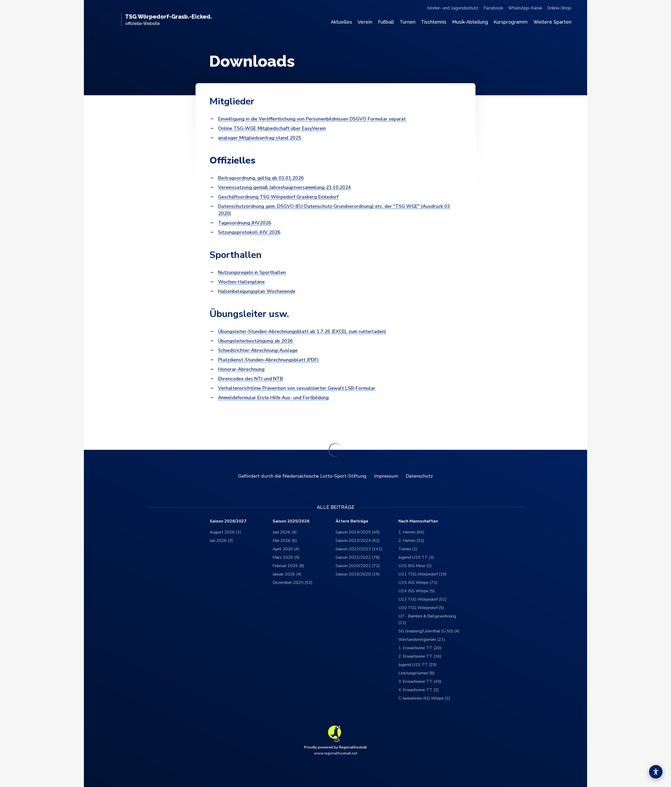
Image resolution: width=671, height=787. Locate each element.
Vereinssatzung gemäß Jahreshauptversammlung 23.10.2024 (284, 187)
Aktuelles (341, 22)
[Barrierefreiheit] (656, 772)
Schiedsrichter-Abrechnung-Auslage (257, 350)
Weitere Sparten (552, 22)
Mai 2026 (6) (285, 540)
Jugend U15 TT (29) (417, 665)
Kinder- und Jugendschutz (452, 8)
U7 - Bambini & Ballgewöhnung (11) (427, 619)
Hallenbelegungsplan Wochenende (256, 291)
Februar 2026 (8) (288, 566)
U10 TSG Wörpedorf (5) (421, 608)
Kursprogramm (511, 22)
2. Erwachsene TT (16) (419, 656)
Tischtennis (433, 22)
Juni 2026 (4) (285, 532)
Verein (365, 22)
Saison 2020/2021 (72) (358, 566)
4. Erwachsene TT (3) (418, 690)
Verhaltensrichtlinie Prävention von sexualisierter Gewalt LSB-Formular (296, 388)
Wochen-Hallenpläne (241, 282)
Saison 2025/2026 (291, 521)
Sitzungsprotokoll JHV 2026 (249, 232)
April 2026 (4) (286, 549)
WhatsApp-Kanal (525, 8)
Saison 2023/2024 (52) (358, 540)
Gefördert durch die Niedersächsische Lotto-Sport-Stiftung (302, 476)
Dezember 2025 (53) (292, 582)
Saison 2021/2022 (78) (358, 557)
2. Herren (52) (411, 540)
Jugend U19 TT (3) (416, 557)
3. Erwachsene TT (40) (419, 681)
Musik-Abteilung (470, 22)
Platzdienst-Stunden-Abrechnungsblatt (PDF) (268, 360)
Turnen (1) (408, 549)
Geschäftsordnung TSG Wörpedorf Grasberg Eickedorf (278, 197)
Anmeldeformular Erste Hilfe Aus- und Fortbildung (273, 397)
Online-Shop (559, 8)
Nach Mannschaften (418, 521)
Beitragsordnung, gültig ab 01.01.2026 (261, 178)
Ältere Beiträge (352, 521)
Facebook (493, 8)
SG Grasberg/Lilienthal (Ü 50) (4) (428, 631)
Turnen (407, 22)
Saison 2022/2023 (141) (359, 549)
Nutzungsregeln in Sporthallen (252, 272)
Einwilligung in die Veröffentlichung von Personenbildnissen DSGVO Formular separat (312, 119)
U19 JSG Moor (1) (415, 566)
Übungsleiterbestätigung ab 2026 (255, 341)
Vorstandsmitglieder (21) (421, 639)
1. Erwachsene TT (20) (419, 648)
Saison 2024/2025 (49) (358, 532)
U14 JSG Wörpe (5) (416, 591)
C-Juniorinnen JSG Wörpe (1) (424, 698)
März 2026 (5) (286, 557)
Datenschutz (419, 476)
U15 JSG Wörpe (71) (417, 582)
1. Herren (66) (411, 532)
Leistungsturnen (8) (416, 673)
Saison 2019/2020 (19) (358, 574)
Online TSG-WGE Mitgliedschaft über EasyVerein (272, 128)
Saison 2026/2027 (228, 521)
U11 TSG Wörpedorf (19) (422, 574)
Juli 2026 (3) (221, 540)
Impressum (386, 476)
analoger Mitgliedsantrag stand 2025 (259, 138)
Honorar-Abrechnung (241, 369)
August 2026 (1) (225, 532)
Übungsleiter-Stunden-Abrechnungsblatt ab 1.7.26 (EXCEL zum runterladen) (302, 331)
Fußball (386, 22)
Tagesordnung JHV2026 (244, 223)
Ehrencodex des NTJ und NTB (250, 379)
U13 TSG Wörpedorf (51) (422, 599)
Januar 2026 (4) (287, 574)
